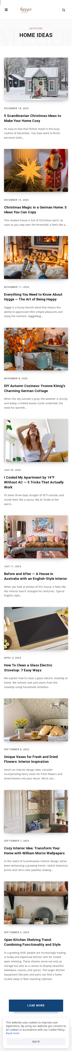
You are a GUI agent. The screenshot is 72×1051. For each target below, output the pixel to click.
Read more (12, 1033)
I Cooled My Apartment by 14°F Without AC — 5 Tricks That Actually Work (34, 482)
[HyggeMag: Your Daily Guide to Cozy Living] (25, 10)
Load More (36, 1005)
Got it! (36, 1041)
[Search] (62, 9)
